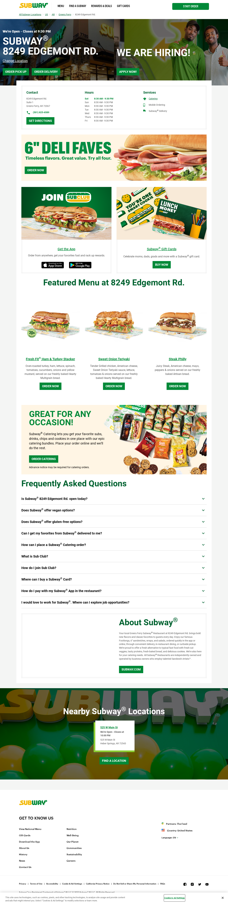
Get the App (66, 249)
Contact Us (25, 867)
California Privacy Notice (97, 884)
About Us (24, 848)
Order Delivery (46, 71)
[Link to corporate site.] (33, 813)
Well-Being (73, 835)
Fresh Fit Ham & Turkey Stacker (50, 359)
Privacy (22, 884)
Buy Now (161, 264)
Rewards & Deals (101, 6)
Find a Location (114, 760)
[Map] (66, 645)
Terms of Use (36, 884)
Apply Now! (128, 71)
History (23, 854)
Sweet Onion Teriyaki (114, 359)
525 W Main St (109, 727)
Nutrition (72, 829)
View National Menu (30, 829)
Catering (153, 98)
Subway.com (131, 669)
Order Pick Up (16, 71)
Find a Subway (77, 6)
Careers (71, 861)
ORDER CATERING (44, 459)
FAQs (162, 884)
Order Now (35, 170)
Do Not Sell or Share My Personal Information (134, 884)
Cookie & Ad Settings (72, 884)
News (22, 861)
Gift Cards (123, 6)
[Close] (222, 897)
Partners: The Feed (176, 824)
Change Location (15, 61)
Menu (61, 6)
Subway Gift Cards (161, 249)
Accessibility (52, 884)
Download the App (29, 842)
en (169, 838)
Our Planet (72, 842)
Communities (74, 848)
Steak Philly (177, 359)
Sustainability (74, 854)
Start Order (190, 6)
